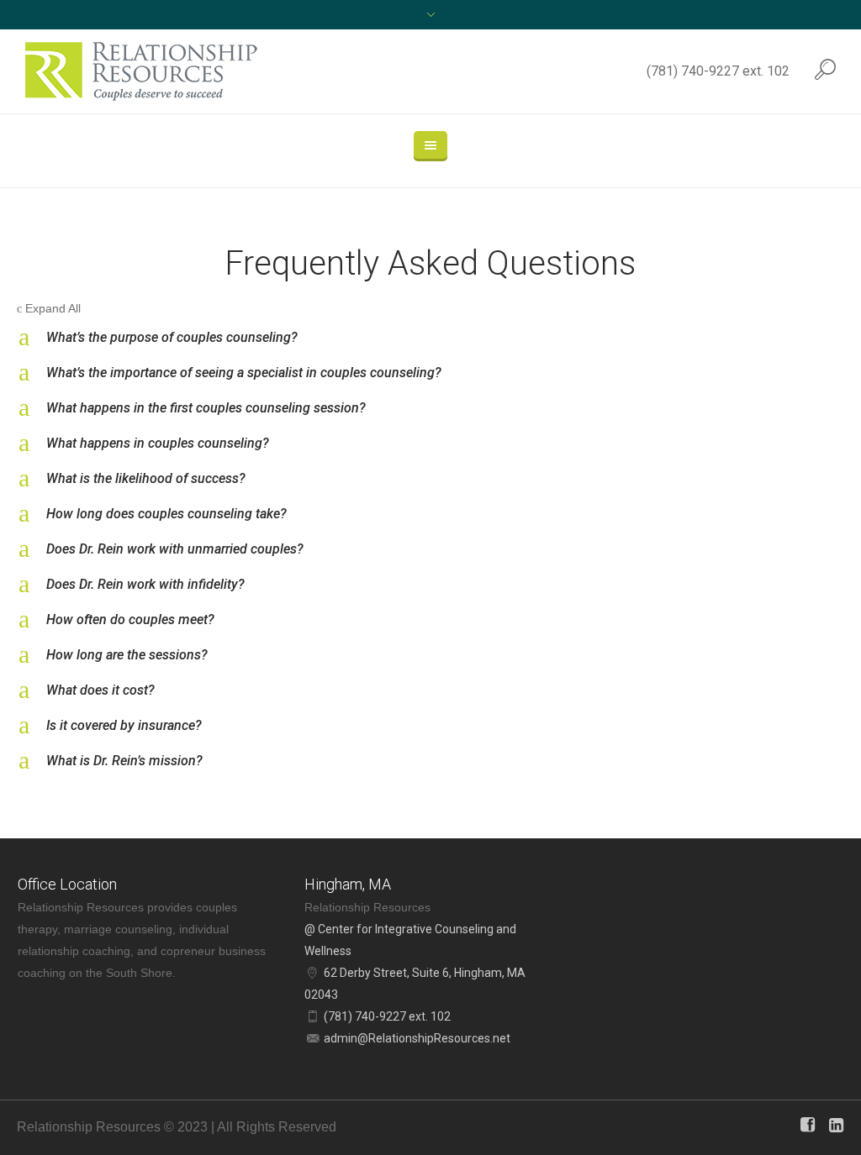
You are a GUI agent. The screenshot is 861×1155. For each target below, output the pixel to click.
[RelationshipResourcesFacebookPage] (807, 1124)
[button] (430, 338)
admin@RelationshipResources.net (417, 1038)
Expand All (49, 308)
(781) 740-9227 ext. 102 (718, 71)
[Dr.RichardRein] (835, 1124)
